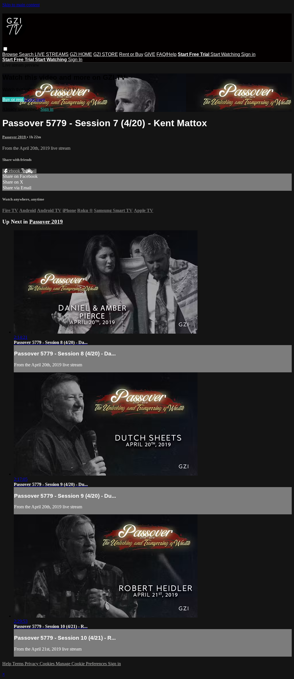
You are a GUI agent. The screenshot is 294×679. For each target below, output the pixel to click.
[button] (5, 49)
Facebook (11, 170)
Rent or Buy (131, 54)
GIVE (149, 54)
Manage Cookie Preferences (82, 663)
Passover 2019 (14, 137)
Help (7, 663)
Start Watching (225, 54)
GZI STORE (105, 54)
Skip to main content (21, 4)
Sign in (248, 54)
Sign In (75, 59)
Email (31, 170)
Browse (10, 54)
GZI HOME (81, 54)
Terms (18, 663)
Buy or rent (13, 99)
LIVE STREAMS (52, 54)
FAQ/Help (166, 54)
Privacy (32, 663)
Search (27, 54)
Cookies (48, 663)
